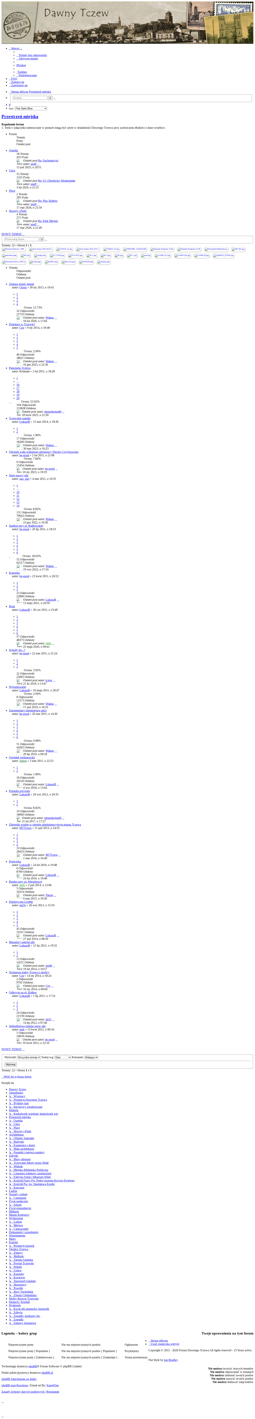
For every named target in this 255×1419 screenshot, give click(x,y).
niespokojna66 (52, 411)
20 (17, 398)
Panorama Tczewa (20, 368)
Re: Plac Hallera (47, 200)
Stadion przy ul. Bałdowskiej (26, 525)
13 (17, 502)
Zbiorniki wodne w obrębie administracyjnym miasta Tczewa (45, 824)
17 (17, 388)
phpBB (33, 1366)
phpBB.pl (47, 1372)
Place (12, 190)
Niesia (49, 895)
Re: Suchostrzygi (48, 160)
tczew (49, 680)
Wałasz (50, 317)
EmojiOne (53, 1385)
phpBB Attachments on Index (19, 1379)
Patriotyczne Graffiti (21, 901)
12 (17, 498)
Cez (21, 327)
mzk (21, 1029)
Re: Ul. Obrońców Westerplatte (56, 180)
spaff (33, 163)
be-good (24, 455)
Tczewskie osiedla (19, 418)
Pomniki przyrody (19, 791)
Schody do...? (17, 650)
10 (17, 492)
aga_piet (24, 478)
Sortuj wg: (48, 1057)
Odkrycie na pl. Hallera (23, 992)
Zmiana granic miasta (21, 284)
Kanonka (14, 572)
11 (17, 495)
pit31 (49, 1019)
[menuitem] (31, 55)
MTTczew (25, 828)
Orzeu (23, 287)
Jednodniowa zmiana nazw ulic (27, 1026)
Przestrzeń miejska (19, 116)
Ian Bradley (171, 1360)
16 (17, 384)
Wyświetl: (10, 1057)
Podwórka (15, 861)
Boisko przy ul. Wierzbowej (25, 881)
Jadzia (23, 760)
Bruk (12, 606)
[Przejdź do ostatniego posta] (56, 317)
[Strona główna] (127, 22)
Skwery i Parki (18, 210)
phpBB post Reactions (14, 1385)
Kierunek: (78, 1057)
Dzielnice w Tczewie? (22, 324)
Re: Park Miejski (48, 221)
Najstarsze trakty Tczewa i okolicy (29, 972)
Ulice (12, 170)
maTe (22, 905)
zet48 (49, 965)
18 (17, 391)
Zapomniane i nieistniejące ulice (28, 710)
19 (17, 394)
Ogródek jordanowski (22, 757)
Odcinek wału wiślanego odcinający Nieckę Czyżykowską (43, 451)
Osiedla (13, 150)
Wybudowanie (17, 687)
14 (17, 505)
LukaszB (24, 421)
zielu (48, 643)
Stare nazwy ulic (19, 475)
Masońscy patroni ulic (22, 942)
